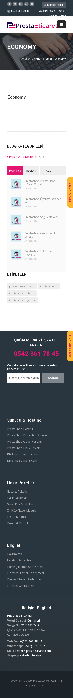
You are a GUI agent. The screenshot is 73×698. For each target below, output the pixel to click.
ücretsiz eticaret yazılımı (22, 300)
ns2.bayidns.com (22, 460)
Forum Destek (57, 16)
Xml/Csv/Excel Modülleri (22, 510)
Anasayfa (27, 59)
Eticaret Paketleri (18, 491)
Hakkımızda (14, 554)
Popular (15, 171)
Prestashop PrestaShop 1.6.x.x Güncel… (39, 182)
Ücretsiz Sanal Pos (19, 560)
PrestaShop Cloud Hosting (24, 441)
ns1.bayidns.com (22, 454)
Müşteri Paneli (54, 4)
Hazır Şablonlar (17, 498)
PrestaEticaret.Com (45, 680)
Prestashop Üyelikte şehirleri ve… (42, 200)
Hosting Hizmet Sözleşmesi (25, 567)
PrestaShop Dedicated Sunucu (27, 435)
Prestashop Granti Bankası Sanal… (41, 234)
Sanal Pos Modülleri (20, 504)
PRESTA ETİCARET (20, 616)
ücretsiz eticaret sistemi (22, 293)
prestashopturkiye (29, 655)
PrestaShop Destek (21, 157)
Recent (31, 170)
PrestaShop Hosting (20, 429)
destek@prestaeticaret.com (33, 651)
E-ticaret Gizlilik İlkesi (20, 586)
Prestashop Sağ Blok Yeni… (42, 217)
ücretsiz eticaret (49, 286)
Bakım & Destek (18, 523)
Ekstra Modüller (17, 517)
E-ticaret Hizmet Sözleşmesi (25, 573)
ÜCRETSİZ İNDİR (70, 346)
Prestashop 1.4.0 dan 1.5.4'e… (38, 252)
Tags (47, 170)
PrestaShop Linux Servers (24, 448)
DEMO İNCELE (70, 192)
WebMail (44, 11)
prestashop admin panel (22, 286)
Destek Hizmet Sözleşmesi (24, 579)
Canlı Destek (57, 11)
